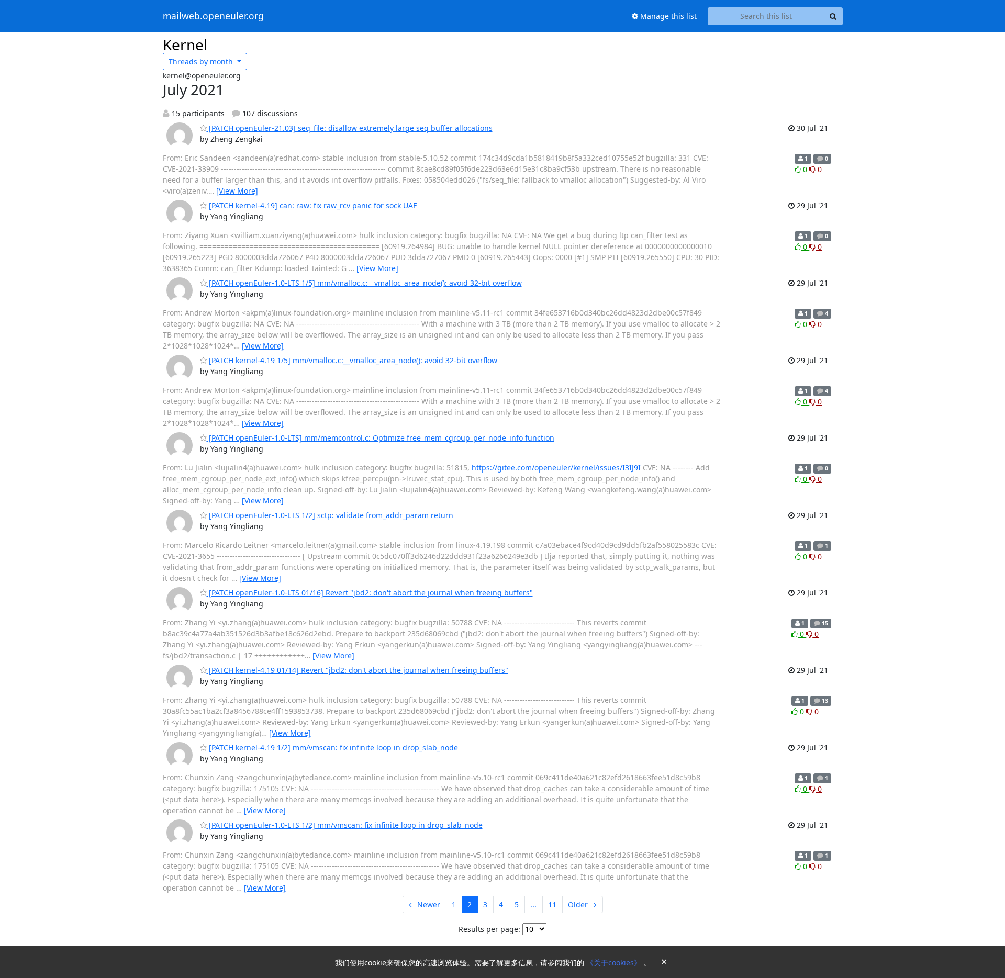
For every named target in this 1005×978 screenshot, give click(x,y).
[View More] (237, 191)
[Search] (833, 16)
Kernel (185, 44)
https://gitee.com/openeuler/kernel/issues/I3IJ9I (556, 468)
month (202, 61)
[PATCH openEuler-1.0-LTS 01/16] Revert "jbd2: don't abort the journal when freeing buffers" (370, 593)
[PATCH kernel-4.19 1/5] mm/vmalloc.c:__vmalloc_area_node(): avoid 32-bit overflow (352, 360)
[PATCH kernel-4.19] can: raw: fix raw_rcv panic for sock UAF (312, 205)
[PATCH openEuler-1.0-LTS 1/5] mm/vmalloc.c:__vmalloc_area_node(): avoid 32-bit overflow (364, 283)
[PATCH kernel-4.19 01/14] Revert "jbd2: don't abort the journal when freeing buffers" (357, 670)
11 (552, 904)
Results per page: (489, 929)
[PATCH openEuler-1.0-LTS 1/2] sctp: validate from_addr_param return (330, 515)
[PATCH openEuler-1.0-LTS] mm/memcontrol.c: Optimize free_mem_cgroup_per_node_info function (380, 438)
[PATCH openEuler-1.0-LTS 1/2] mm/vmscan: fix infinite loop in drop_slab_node (345, 825)
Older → (582, 904)
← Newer (424, 904)
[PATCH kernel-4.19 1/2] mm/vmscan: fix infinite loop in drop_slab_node (332, 747)
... (533, 904)
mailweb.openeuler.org (213, 16)
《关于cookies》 (614, 963)
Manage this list (667, 16)
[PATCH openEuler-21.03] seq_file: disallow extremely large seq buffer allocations (350, 128)
